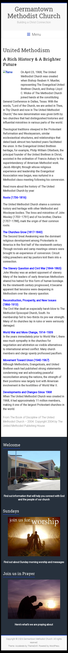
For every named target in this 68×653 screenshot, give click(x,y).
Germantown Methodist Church (34, 12)
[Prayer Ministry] (34, 599)
